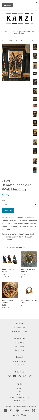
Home (3, 41)
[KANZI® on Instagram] (24, 376)
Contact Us (19, 394)
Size (3, 200)
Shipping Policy (19, 400)
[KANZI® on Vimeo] (29, 376)
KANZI (10, 41)
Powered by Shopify (29, 406)
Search (19, 388)
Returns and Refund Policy (19, 397)
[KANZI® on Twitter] (9, 376)
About (20, 391)
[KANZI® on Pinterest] (19, 376)
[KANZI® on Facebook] (14, 376)
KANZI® (18, 406)
